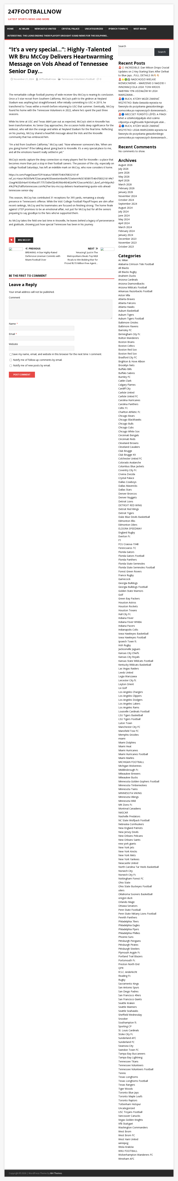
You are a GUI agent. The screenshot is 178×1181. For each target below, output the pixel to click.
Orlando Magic (126, 902)
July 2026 (123, 168)
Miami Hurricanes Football (133, 754)
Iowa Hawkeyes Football (132, 637)
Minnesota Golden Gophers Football (138, 781)
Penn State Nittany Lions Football (137, 913)
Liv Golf (122, 688)
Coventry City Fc (127, 470)
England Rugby (126, 532)
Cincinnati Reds (126, 439)
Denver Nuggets (127, 497)
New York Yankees (128, 859)
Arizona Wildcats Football (132, 287)
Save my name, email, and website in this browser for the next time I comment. (57, 354)
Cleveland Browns (128, 443)
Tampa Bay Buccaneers (131, 1053)
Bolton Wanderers (128, 338)
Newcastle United (45, 28)
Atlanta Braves (126, 299)
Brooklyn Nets (126, 365)
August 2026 (125, 165)
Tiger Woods (125, 1088)
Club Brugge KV (127, 454)
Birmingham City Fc (129, 334)
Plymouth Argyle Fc (129, 952)
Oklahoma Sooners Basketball (135, 894)
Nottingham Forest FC (131, 878)
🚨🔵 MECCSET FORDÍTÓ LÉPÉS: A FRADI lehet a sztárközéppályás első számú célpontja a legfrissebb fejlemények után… (142, 118)
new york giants (127, 843)
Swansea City (125, 1045)
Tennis (122, 1073)
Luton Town (125, 723)
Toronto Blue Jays (128, 1092)
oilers (121, 890)
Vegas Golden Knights (130, 1119)
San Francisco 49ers (129, 995)
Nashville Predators (129, 816)
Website (13, 344)
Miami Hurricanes (128, 750)
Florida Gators (126, 552)
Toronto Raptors (127, 1100)
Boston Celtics (126, 345)
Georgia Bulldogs (128, 583)
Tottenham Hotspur (129, 1104)
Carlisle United (126, 392)
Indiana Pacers (126, 625)
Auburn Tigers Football (131, 318)
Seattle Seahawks (128, 1011)
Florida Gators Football (131, 555)
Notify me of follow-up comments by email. (37, 359)
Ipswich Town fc (118, 28)
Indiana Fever (126, 618)
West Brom (140, 28)
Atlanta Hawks (126, 306)
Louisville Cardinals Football (133, 711)
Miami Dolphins (127, 742)
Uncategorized (94, 28)
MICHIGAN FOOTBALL (131, 762)
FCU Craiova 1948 (128, 544)
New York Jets (126, 847)
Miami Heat (124, 746)
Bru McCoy (24, 239)
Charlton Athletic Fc (129, 412)
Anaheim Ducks (127, 275)
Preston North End (128, 964)
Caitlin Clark (124, 380)
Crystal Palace (70, 28)
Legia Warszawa (127, 676)
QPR (120, 968)
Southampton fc (127, 1022)
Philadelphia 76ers (128, 921)
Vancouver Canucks (129, 1115)
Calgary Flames (127, 384)
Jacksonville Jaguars (129, 649)
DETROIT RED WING (130, 505)
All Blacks (123, 268)
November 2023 (127, 242)
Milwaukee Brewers (129, 773)
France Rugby (126, 575)
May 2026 (124, 176)
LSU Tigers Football (129, 719)
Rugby (121, 979)
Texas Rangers (126, 1084)
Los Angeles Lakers (129, 703)
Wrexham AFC (126, 1158)
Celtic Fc (123, 408)
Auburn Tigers (126, 314)
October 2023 (126, 246)
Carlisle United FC (128, 396)
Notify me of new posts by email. (31, 365)
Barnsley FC (125, 330)
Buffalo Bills (125, 369)
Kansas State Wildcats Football (135, 660)
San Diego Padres (128, 991)
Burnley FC (124, 376)
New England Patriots (130, 828)
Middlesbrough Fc (128, 769)
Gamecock (124, 579)
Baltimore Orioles (128, 322)
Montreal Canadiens (129, 808)
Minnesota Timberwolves (132, 785)
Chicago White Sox (128, 431)
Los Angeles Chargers (130, 692)
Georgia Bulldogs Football (133, 587)
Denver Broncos (127, 493)
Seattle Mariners (127, 1007)
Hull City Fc (124, 614)
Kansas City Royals (129, 657)
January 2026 (125, 192)
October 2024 (126, 199)
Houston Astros (127, 602)
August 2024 (125, 207)
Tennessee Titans (128, 1061)
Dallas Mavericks (127, 485)
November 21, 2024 (24, 79)
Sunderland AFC (127, 1038)
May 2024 (124, 219)
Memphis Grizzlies (128, 734)
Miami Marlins (126, 758)
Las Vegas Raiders (128, 668)
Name (13, 323)
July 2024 (123, 211)
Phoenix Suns (126, 937)
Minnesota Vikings (128, 797)
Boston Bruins (126, 342)
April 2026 (124, 180)
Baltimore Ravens (128, 326)
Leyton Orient (126, 684)
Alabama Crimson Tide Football (136, 264)
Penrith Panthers (127, 917)
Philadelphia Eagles (129, 925)
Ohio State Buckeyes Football (135, 886)
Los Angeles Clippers (130, 695)
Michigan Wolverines (129, 765)
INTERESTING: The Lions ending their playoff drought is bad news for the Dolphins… (57, 35)
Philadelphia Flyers (128, 929)
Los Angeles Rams (128, 707)
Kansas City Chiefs (128, 653)
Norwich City (125, 871)
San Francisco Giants (130, 999)
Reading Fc (124, 975)
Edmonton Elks (126, 520)
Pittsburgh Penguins (129, 941)
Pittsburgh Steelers (129, 948)
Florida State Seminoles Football (136, 567)
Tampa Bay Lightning (130, 1057)
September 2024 (127, 203)
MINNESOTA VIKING (130, 793)
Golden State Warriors (130, 590)
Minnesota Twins (128, 789)
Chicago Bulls (126, 423)
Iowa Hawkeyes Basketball (133, 633)
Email (12, 334)
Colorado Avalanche (129, 462)
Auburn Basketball (128, 310)
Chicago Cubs (126, 427)
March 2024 (125, 227)
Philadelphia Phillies (129, 933)
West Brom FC (126, 1135)
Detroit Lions (125, 501)
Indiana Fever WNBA (130, 622)
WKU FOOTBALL (127, 1151)
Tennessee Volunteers (130, 1065)
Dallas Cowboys (127, 482)
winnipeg (123, 1143)
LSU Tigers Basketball (130, 715)
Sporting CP (125, 1026)
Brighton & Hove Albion (131, 361)
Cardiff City (124, 388)
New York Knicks (127, 851)
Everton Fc (124, 536)
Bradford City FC (127, 357)
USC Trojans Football (130, 1112)
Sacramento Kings (128, 983)
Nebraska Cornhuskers (131, 824)
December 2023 (127, 238)
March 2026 (125, 184)
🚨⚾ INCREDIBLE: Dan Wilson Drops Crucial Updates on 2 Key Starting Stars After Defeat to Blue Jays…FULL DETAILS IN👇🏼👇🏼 (143, 71)
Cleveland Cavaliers (129, 446)
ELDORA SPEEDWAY (130, 528)
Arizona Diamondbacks (131, 283)
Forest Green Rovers (130, 571)
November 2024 (127, 196)
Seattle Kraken (126, 1003)
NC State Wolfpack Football (133, 820)
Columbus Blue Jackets (131, 466)
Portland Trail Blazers (130, 956)
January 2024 (125, 235)
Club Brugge (125, 450)
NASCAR (123, 812)
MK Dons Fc (125, 804)
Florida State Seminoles (131, 563)
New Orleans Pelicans (130, 835)
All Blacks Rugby (127, 272)
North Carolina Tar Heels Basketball (138, 867)
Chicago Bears (126, 415)
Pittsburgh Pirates (128, 944)
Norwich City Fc (127, 874)
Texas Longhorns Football (133, 1081)
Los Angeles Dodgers (130, 699)
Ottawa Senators (127, 905)
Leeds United (125, 672)
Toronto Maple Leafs (130, 1096)
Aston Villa (124, 295)
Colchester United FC (130, 458)
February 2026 (126, 188)
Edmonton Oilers (127, 524)
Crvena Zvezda (126, 474)
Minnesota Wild (127, 801)
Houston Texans (127, 610)
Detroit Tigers (126, 513)
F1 (119, 540)
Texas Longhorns (128, 1077)
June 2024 (124, 215)
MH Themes (56, 1173)
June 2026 (124, 172)
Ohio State (124, 882)
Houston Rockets (128, 606)
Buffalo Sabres (126, 373)
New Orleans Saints (129, 839)
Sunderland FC (126, 1042)
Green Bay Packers (129, 598)
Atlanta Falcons (127, 303)
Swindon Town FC (128, 1049)
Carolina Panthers (128, 404)
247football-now (47, 79)
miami (121, 738)
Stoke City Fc (125, 1034)
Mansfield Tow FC (128, 731)
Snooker (123, 1018)
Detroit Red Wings (128, 509)
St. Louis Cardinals (128, 1030)
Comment (14, 297)
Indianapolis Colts (128, 629)
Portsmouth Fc (126, 960)
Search (122, 46)
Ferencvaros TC (127, 548)
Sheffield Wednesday (130, 1014)
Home (10, 28)
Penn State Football (129, 909)
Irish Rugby (124, 645)
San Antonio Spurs (128, 987)
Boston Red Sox (127, 349)
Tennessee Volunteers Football (78, 79)
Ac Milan (24, 28)
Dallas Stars (125, 489)
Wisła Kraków (126, 1147)
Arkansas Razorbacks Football (135, 291)
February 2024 (126, 231)
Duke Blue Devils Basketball (134, 517)
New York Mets (127, 855)
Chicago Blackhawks (129, 419)
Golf (120, 594)
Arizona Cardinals (128, 279)
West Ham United (128, 1139)
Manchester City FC (129, 727)
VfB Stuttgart (125, 1123)
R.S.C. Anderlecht (127, 972)
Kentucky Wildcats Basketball (134, 664)
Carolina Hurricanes (129, 400)
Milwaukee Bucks (128, 777)
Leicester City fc (127, 680)
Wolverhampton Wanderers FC (135, 1154)
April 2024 (124, 223)
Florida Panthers (127, 559)
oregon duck (125, 898)
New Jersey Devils (128, 832)
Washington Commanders (133, 1127)
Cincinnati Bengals (128, 435)
